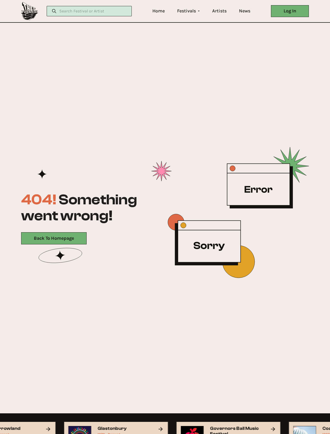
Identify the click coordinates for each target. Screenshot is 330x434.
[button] (158, 11)
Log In (290, 11)
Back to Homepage (54, 238)
